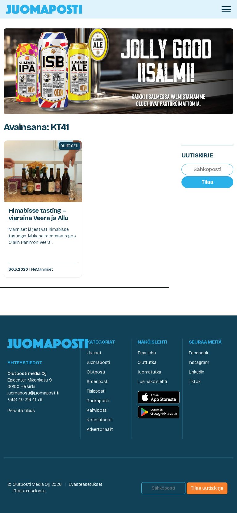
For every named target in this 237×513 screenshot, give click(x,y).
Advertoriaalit (100, 429)
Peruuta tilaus (21, 410)
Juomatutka (149, 372)
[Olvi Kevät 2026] (118, 71)
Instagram (199, 362)
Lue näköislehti (152, 381)
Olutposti (96, 372)
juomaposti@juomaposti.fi (33, 393)
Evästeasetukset (85, 484)
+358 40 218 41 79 (24, 399)
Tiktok (195, 381)
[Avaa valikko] (226, 9)
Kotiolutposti (100, 420)
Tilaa (207, 182)
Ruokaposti (98, 400)
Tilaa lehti (147, 353)
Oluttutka (147, 362)
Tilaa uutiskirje (207, 488)
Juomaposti (98, 362)
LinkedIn (196, 372)
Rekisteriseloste (30, 491)
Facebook (198, 353)
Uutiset (94, 353)
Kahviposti (97, 410)
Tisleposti (96, 391)
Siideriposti (97, 381)
